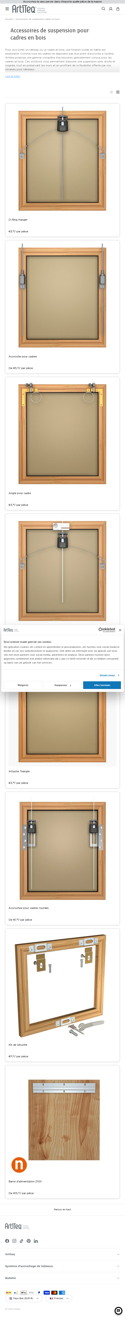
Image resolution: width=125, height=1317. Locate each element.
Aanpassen (60, 685)
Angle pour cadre (20, 493)
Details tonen (107, 675)
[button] (117, 8)
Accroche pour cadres (23, 356)
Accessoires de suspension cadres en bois (38, 19)
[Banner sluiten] (120, 630)
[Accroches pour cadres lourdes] (62, 849)
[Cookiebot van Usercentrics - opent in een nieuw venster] (101, 630)
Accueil (9, 19)
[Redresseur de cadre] (62, 571)
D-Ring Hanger (18, 219)
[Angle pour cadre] (62, 434)
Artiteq (16, 1309)
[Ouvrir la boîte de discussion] (118, 1311)
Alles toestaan (102, 685)
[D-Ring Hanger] (62, 161)
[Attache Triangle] (62, 712)
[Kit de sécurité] (62, 986)
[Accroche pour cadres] (62, 298)
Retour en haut (62, 1209)
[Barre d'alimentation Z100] (62, 1123)
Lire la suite (12, 76)
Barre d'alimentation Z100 (25, 1181)
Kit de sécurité (18, 1045)
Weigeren (23, 685)
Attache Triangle (19, 771)
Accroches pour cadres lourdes (29, 908)
